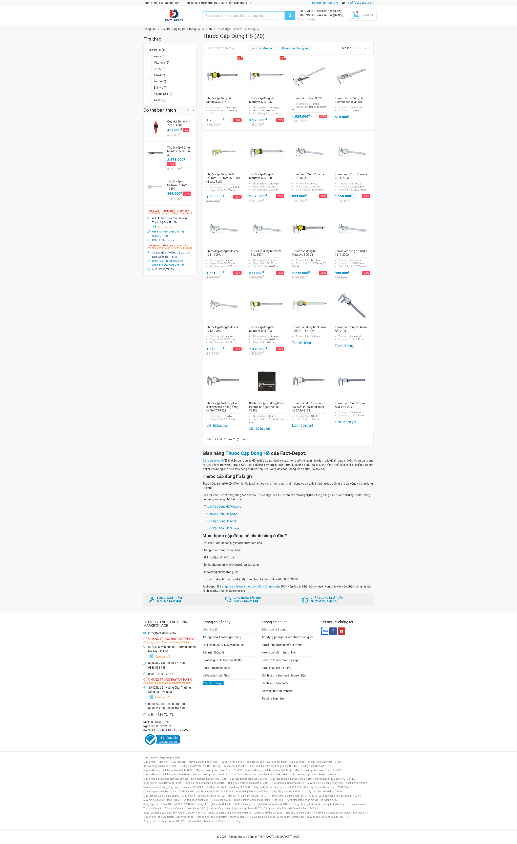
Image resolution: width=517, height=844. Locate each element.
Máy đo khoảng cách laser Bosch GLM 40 (268, 770)
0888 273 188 (307, 11)
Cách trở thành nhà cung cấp (280, 660)
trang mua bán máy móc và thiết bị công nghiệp (250, 586)
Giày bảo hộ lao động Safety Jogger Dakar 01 (168, 817)
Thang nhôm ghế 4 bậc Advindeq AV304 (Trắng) (318, 804)
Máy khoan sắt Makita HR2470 (289, 795)
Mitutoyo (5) (161, 62)
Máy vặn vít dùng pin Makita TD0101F (248, 795)
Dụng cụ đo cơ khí (214, 460)
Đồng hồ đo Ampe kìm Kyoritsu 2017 (248, 783)
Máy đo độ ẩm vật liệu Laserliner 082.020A (277, 787)
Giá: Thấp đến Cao (262, 48)
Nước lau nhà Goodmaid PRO (288, 783)
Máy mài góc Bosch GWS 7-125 (208, 778)
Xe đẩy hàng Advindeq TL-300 (160, 766)
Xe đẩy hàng (297, 761)
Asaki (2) (159, 75)
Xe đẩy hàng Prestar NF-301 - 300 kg (244, 766)
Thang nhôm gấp (152, 808)
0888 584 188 (325, 15)
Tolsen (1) (160, 100)
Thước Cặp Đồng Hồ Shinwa (222, 528)
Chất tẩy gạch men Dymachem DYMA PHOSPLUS (170, 791)
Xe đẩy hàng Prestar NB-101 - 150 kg (200, 766)
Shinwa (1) (160, 87)
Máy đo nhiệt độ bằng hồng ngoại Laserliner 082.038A (173, 787)
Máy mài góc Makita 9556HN (252, 791)
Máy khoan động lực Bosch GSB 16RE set (313, 774)
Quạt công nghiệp (221, 808)
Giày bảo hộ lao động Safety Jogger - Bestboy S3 (339, 812)
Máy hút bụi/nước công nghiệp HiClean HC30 (334, 795)
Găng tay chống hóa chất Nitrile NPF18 (229, 812)
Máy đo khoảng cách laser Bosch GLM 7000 (217, 774)
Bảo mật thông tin (214, 652)
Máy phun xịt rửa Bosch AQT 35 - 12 (335, 778)
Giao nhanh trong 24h (295, 48)
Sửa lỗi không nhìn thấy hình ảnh (282, 644)
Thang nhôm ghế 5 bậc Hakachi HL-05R (218, 804)
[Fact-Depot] (174, 15)
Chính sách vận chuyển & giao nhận (284, 675)
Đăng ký (333, 2)
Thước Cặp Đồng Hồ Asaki (220, 521)
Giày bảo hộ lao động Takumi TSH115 (327, 817)
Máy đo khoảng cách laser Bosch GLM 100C (168, 770)
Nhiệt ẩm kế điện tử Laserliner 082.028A (228, 787)
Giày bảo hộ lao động (297, 812)
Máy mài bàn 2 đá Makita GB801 (324, 791)
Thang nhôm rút (357, 804)
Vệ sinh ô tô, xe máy (229, 821)
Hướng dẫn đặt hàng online (279, 652)
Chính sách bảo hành (275, 683)
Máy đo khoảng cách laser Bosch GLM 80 (166, 774)
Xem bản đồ (165, 227)
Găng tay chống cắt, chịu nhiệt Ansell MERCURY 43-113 (174, 812)
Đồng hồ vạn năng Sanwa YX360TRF (205, 783)
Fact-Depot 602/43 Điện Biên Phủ (224, 644)
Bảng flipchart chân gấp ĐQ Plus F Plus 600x (258, 800)
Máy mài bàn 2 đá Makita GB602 (161, 795)
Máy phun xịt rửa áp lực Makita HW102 (203, 795)
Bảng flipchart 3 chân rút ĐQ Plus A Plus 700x (312, 800)
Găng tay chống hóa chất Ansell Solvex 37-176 (290, 808)
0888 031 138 (325, 11)
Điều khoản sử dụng (274, 629)
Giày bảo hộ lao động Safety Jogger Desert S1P (223, 817)
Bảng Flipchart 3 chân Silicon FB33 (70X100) (168, 804)
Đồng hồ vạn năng (232, 761)
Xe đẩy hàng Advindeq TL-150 (324, 761)
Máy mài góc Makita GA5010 (287, 791)
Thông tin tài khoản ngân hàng (222, 637)
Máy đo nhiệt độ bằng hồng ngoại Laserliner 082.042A (337, 783)
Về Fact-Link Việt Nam (216, 675)
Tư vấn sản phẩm (273, 698)
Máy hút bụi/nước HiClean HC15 (161, 800)
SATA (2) (159, 68)
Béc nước (209, 821)
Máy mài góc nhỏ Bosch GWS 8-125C (291, 778)
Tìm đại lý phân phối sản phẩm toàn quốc (287, 637)
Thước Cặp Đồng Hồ (247, 453)
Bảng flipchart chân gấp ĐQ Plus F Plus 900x (206, 800)
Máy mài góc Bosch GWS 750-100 (248, 778)
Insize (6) (159, 56)
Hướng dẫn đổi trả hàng (276, 667)
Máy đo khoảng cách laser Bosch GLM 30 (219, 770)
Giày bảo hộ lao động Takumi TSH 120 (164, 821)
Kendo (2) (160, 81)
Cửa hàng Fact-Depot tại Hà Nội (222, 660)
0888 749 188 (307, 15)
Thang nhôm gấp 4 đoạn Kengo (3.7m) (186, 808)
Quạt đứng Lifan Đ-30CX (247, 808)
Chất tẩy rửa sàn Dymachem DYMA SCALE (327, 787)
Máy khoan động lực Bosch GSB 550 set (165, 778)
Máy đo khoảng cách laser (203, 761)
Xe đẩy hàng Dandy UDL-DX (282, 766)
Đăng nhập (319, 2)
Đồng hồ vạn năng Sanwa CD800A (162, 783)
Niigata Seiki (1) (163, 93)
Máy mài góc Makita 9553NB (217, 791)
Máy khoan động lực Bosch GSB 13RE (266, 774)
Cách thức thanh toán (216, 667)
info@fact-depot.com (360, 2)
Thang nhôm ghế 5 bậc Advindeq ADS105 (266, 804)
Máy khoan (149, 761)
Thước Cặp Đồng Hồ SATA (220, 513)
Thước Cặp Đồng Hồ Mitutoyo (222, 506)
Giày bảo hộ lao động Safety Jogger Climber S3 (278, 817)
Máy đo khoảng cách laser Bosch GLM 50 (318, 770)
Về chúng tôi (210, 629)
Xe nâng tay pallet (277, 761)
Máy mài (163, 761)
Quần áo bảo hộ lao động (268, 812)
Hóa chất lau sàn (254, 761)
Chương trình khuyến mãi (277, 690)
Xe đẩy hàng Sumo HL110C (316, 766)
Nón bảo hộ (194, 821)
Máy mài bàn (178, 761)
